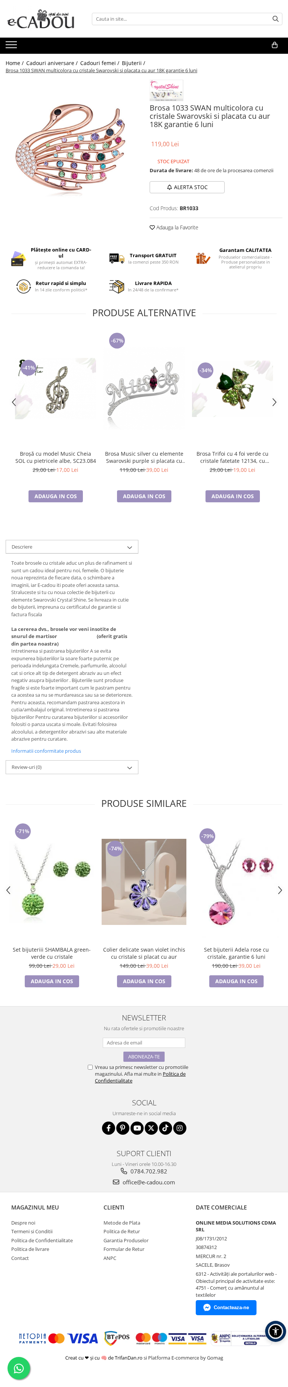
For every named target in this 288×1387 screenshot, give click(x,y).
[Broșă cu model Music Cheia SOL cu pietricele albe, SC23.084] (55, 388)
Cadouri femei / (100, 63)
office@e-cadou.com (148, 1182)
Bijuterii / (134, 63)
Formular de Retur (124, 1249)
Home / (15, 63)
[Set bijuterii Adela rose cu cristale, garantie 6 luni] (236, 882)
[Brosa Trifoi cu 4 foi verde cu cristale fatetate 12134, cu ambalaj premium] (232, 389)
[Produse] (12, 47)
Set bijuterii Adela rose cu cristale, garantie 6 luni (236, 953)
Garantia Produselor (126, 1240)
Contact (20, 1258)
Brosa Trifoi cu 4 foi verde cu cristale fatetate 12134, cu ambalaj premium (232, 457)
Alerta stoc (191, 187)
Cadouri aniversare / (52, 63)
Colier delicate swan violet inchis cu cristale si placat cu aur (144, 953)
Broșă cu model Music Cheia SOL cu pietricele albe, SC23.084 (55, 457)
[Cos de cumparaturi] (274, 45)
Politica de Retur (122, 1231)
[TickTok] (165, 1128)
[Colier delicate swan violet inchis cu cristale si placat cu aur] (144, 882)
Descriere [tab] (22, 546)
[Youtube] (137, 1128)
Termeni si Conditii (31, 1231)
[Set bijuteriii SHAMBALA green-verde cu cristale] (51, 882)
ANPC (110, 1258)
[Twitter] (151, 1128)
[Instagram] (179, 1128)
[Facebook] (108, 1128)
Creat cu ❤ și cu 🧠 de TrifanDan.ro (104, 1357)
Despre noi (23, 1222)
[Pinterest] (122, 1128)
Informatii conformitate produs (46, 750)
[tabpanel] (72, 141)
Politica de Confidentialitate (42, 1240)
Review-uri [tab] (27, 767)
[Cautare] (275, 19)
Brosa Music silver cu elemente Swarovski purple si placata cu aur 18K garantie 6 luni (144, 457)
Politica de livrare (30, 1249)
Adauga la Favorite (176, 227)
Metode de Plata (122, 1222)
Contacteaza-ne (231, 1307)
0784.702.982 (148, 1171)
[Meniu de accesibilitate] (275, 1331)
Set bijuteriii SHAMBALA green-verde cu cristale (52, 953)
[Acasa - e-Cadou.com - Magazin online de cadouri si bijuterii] (43, 19)
